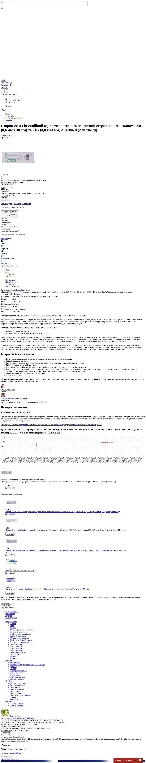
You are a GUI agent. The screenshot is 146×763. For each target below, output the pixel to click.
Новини (13, 624)
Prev (2, 174)
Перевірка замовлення (18, 671)
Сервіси (8, 681)
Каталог (4, 87)
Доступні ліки (15, 687)
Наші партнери (16, 650)
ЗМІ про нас (15, 654)
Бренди (13, 697)
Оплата (13, 669)
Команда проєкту (16, 646)
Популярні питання (17, 677)
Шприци (8, 120)
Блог (12, 626)
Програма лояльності (18, 632)
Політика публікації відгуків (21, 640)
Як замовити (15, 663)
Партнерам (9, 701)
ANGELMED (17, 301)
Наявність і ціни (11, 282)
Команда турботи (16, 648)
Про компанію (11, 622)
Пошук (4, 110)
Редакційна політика (18, 636)
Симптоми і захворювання (20, 695)
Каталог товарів (11, 612)
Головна (8, 114)
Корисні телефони (17, 679)
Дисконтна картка (17, 689)
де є (6, 272)
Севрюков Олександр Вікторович (14, 398)
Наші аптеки (10, 614)
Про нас (13, 628)
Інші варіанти (10, 274)
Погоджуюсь (6, 733)
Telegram (4, 239)
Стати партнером (16, 704)
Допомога (9, 661)
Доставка (13, 667)
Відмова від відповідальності (12, 726)
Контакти (13, 658)
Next (6, 174)
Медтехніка (9, 116)
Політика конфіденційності (20, 634)
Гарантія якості (16, 673)
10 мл (11, 227)
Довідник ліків (16, 693)
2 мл (2, 227)
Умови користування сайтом (21, 630)
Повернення (15, 675)
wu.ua (26, 730)
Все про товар (10, 280)
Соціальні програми (18, 652)
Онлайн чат (6, 605)
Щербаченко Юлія (8, 390)
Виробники (14, 699)
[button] (9, 214)
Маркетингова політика (19, 638)
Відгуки (8, 616)
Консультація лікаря (13, 100)
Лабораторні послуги (18, 685)
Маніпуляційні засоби (13, 118)
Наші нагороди (16, 644)
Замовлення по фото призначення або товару (27, 665)
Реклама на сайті (16, 706)
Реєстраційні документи (19, 642)
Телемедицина (11, 618)
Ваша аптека (15, 691)
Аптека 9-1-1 (6, 85)
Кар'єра (13, 656)
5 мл (6, 227)
